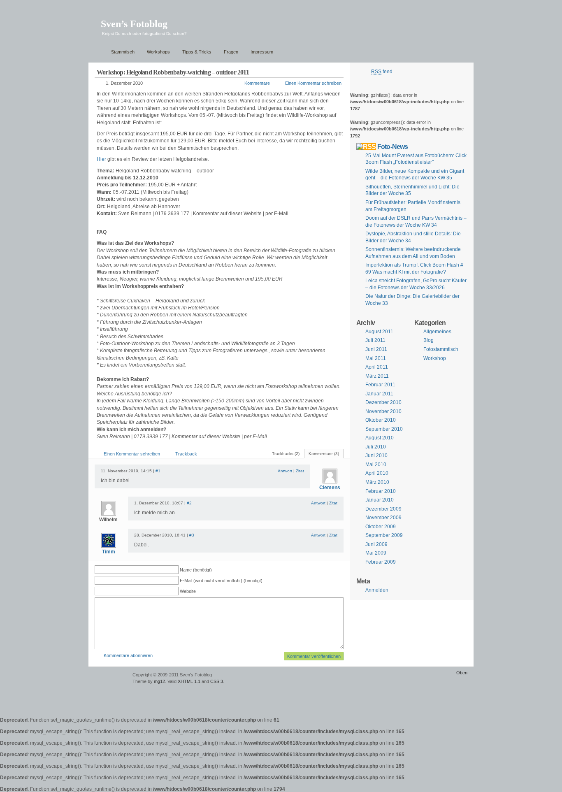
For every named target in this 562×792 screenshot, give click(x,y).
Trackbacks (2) (286, 453)
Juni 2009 (376, 544)
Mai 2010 (375, 464)
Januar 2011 (379, 394)
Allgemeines (437, 331)
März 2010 (377, 482)
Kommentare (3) (324, 453)
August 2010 (379, 438)
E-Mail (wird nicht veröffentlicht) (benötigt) (221, 580)
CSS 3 (216, 681)
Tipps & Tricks (196, 51)
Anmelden (376, 590)
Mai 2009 (375, 553)
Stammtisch (123, 51)
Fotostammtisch (440, 349)
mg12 (159, 681)
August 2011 (379, 331)
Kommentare (257, 83)
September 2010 (384, 429)
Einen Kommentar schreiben (313, 83)
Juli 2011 (375, 340)
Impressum (262, 51)
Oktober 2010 (380, 420)
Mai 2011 (375, 358)
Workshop (434, 358)
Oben (461, 672)
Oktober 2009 (380, 527)
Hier (101, 159)
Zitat (300, 471)
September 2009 (384, 535)
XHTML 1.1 (189, 681)
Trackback (186, 453)
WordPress (109, 678)
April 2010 (376, 473)
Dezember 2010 (383, 402)
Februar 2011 (380, 385)
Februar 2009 (380, 562)
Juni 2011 (376, 349)
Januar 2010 (379, 500)
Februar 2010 (380, 491)
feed (381, 71)
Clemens (329, 487)
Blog (428, 340)
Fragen (231, 51)
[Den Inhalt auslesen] (366, 146)
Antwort (285, 471)
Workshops (158, 51)
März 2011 (377, 376)
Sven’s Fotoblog (134, 24)
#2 (189, 503)
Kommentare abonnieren (128, 655)
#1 (158, 471)
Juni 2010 (376, 455)
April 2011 (376, 367)
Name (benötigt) (196, 569)
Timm (108, 552)
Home (97, 52)
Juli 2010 (375, 447)
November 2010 (383, 411)
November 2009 (383, 517)
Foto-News (392, 146)
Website (188, 591)
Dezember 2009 (383, 509)
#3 (191, 535)
